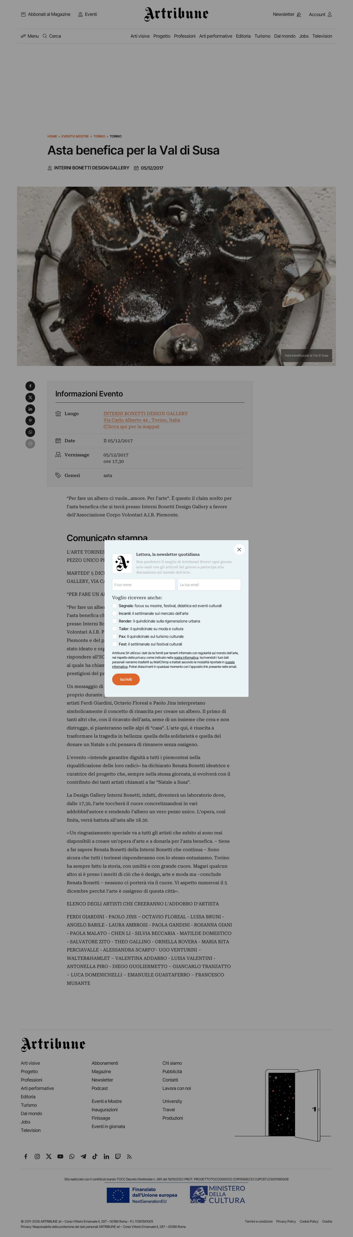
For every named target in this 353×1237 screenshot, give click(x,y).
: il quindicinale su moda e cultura (151, 628)
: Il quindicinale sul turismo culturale (151, 636)
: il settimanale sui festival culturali (150, 644)
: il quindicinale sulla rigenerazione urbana (159, 621)
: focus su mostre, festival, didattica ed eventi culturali (170, 605)
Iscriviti (126, 679)
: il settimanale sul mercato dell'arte (154, 613)
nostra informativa (186, 657)
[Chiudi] (239, 549)
